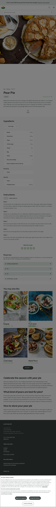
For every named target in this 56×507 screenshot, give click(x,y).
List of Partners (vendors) (6, 493)
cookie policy (45, 486)
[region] (28, 491)
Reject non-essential (21, 498)
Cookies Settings (28, 503)
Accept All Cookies (35, 498)
